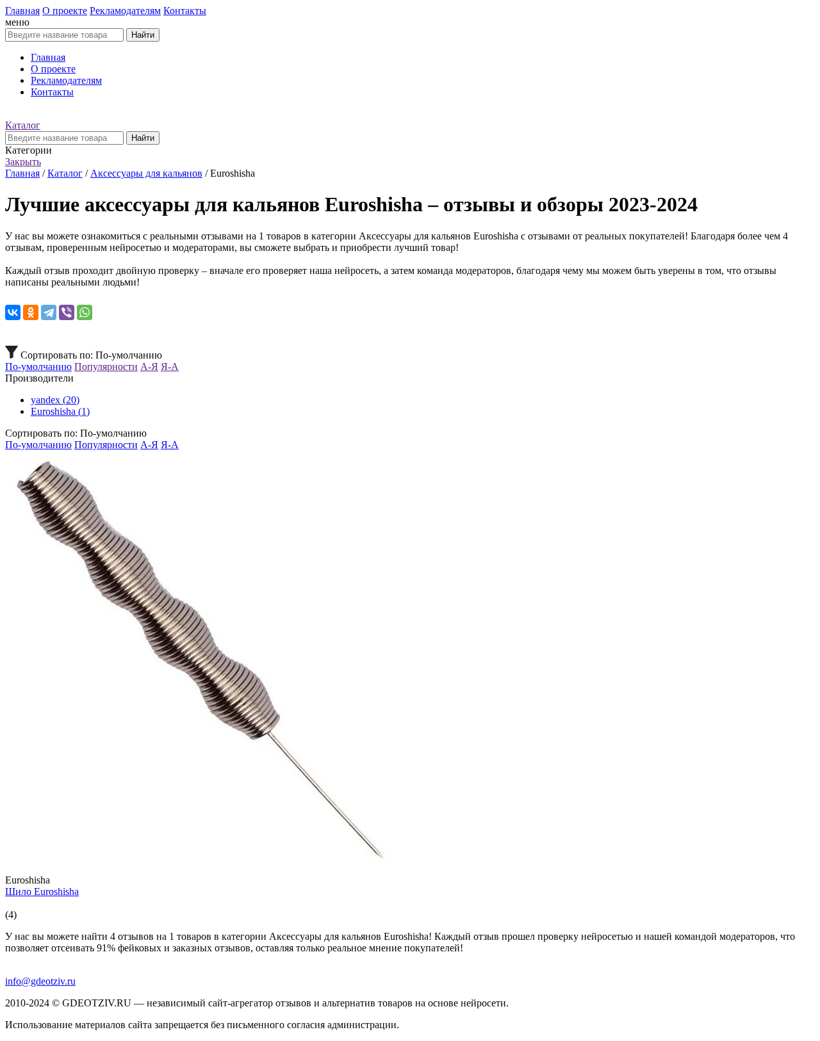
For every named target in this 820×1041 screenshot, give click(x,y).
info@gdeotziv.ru (40, 981)
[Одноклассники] (30, 312)
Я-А (170, 366)
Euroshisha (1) (60, 411)
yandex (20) (55, 399)
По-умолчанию (38, 366)
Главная (22, 10)
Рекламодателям (125, 10)
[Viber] (66, 312)
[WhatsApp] (84, 312)
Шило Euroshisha (42, 891)
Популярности (106, 366)
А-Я (149, 366)
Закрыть (23, 161)
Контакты (184, 10)
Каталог (22, 125)
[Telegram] (48, 312)
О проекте (64, 10)
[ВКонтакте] (12, 312)
